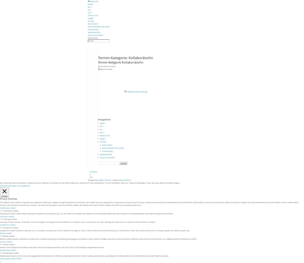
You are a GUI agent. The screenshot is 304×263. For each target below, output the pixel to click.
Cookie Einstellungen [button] (8, 186)
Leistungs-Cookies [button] (7, 216)
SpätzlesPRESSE (94, 32)
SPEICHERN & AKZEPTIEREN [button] (11, 259)
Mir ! (90, 7)
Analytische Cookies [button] (8, 225)
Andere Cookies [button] (6, 242)
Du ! (89, 10)
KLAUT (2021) (93, 24)
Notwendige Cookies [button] (8, 250)
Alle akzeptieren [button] (23, 186)
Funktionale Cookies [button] (8, 208)
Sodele (90, 4)
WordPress (127, 180)
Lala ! (90, 12)
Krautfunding (93, 29)
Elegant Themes (104, 180)
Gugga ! (91, 18)
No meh (91, 21)
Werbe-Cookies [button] (6, 233)
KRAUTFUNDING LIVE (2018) (99, 27)
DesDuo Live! (93, 15)
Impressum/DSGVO (95, 35)
